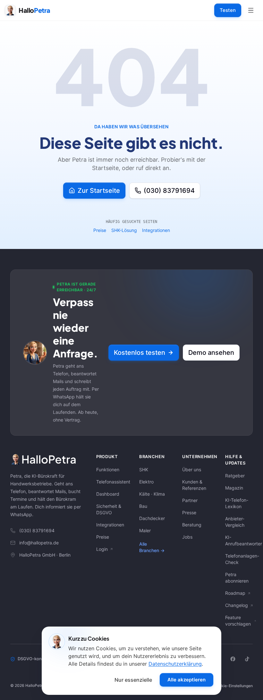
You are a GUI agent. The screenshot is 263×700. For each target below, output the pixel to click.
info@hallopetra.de (39, 542)
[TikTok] (247, 659)
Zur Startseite (99, 190)
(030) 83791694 (169, 190)
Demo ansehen (211, 352)
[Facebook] (233, 659)
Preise (99, 230)
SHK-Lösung (124, 230)
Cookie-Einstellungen (233, 685)
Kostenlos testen (139, 352)
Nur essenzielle (133, 680)
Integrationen (156, 230)
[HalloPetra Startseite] (45, 459)
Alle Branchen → (152, 547)
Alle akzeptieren (186, 680)
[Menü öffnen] (251, 10)
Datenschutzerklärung (175, 664)
